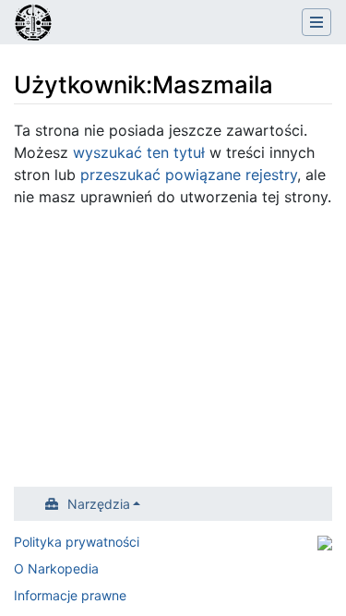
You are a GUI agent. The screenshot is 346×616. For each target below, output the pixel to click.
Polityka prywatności (76, 542)
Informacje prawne (70, 595)
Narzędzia (98, 504)
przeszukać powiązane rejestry (188, 174)
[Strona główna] (33, 24)
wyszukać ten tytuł (139, 152)
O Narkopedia (56, 568)
